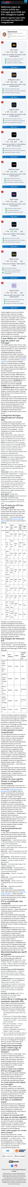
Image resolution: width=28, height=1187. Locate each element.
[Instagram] (16, 1166)
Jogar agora (14, 67)
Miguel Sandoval (12, 31)
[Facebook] (12, 1166)
